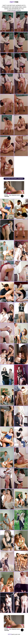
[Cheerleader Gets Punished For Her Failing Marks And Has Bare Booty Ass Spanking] (7, 437)
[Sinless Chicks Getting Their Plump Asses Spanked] (7, 416)
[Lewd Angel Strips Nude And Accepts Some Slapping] (21, 582)
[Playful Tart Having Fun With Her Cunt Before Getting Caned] (7, 271)
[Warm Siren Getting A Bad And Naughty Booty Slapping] (21, 271)
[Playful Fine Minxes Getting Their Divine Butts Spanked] (21, 561)
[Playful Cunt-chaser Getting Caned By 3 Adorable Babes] (7, 395)
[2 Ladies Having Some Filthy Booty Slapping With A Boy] (21, 540)
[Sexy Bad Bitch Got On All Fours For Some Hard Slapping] (7, 457)
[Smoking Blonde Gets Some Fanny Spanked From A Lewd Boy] (7, 561)
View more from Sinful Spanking (14, 178)
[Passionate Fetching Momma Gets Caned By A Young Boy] (7, 374)
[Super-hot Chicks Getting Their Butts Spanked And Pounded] (7, 602)
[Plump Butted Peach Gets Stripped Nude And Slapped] (21, 519)
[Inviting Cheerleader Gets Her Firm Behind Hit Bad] (21, 333)
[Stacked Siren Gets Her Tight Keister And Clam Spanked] (21, 292)
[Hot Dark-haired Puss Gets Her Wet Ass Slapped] (21, 437)
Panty (14, 2)
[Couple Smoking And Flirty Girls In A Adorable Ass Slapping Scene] (7, 354)
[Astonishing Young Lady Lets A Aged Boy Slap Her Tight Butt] (7, 540)
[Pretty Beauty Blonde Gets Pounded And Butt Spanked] (21, 416)
